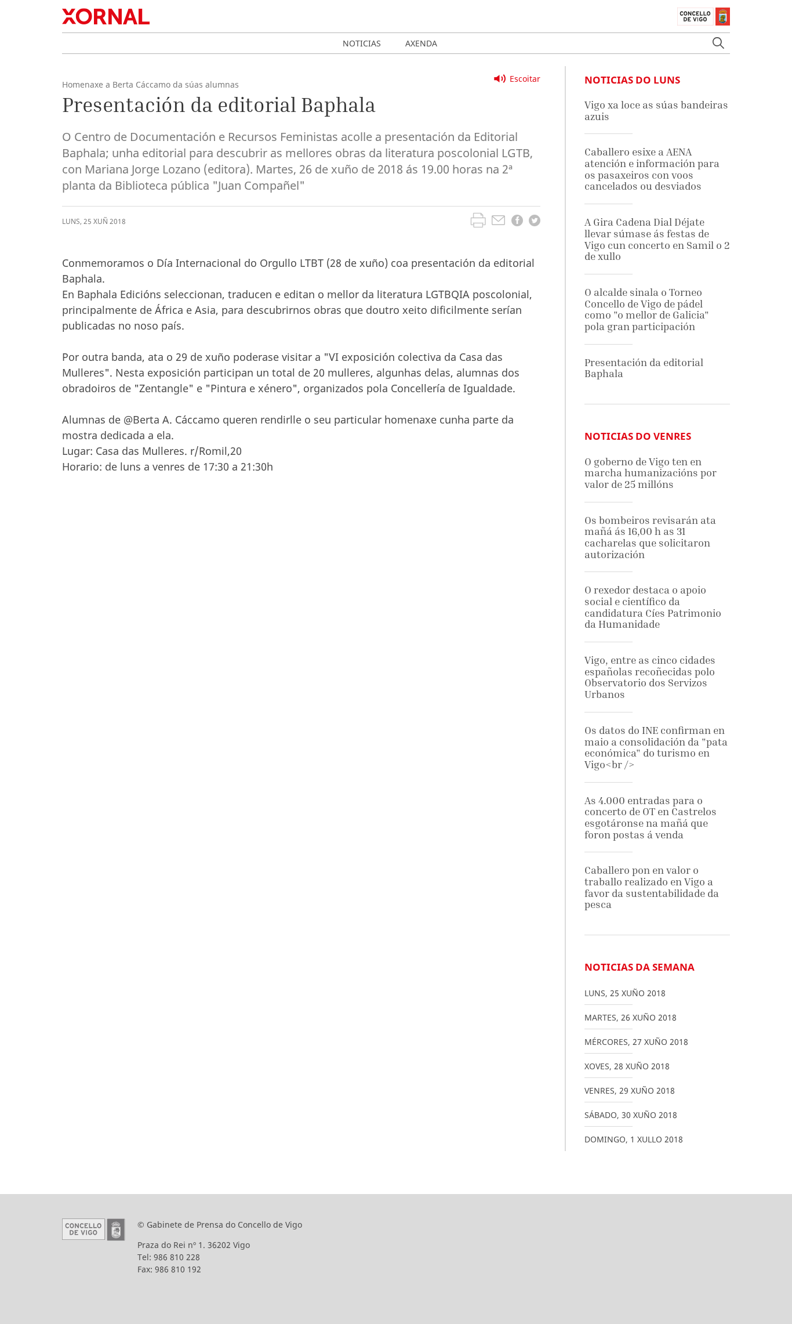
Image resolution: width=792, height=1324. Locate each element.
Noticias (362, 43)
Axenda (421, 43)
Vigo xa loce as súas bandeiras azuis (656, 110)
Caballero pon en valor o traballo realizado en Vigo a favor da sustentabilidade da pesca (651, 887)
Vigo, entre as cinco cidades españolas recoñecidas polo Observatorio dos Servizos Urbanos (649, 677)
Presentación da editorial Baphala (643, 368)
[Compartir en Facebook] (517, 222)
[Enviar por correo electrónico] (498, 221)
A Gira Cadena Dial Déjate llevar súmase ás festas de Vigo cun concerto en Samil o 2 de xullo (657, 239)
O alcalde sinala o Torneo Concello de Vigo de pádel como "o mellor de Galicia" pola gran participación (646, 309)
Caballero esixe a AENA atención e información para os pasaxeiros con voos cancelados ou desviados (652, 169)
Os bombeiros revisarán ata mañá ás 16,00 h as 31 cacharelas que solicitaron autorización (650, 537)
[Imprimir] (478, 221)
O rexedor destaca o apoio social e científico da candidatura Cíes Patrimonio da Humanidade (652, 607)
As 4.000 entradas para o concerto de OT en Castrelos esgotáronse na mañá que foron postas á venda (650, 817)
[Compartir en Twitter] (534, 222)
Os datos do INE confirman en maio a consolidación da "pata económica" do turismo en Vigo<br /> (656, 747)
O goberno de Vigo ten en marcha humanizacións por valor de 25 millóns (650, 472)
